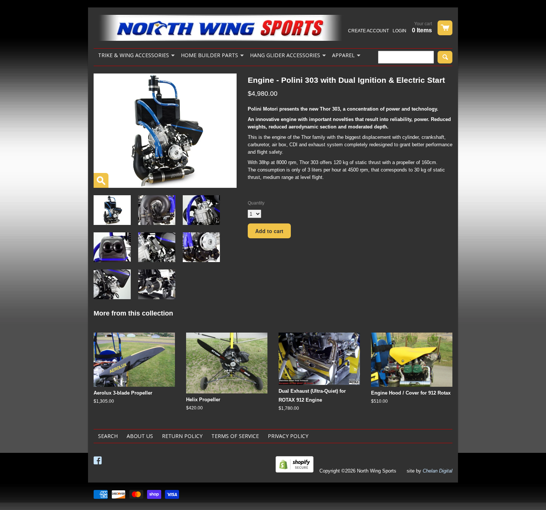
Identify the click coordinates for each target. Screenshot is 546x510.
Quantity (256, 203)
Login (399, 30)
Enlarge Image (101, 180)
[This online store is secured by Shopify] (294, 471)
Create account (368, 30)
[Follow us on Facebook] (98, 460)
